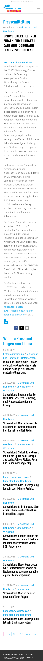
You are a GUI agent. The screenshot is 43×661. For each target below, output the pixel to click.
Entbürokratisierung (13, 354)
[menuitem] (16, 1)
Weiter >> (31, 634)
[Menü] (38, 8)
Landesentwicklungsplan (16, 477)
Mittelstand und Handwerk (17, 481)
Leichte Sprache (28, 2)
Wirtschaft (8, 390)
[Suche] (34, 8)
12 (21, 634)
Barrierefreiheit (15, 2)
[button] (16, 328)
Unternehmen (28, 358)
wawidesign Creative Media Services (21, 654)
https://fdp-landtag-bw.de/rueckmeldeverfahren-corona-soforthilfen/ (19, 310)
